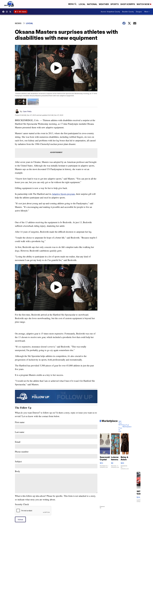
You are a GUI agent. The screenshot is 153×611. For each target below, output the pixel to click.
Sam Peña (27, 111)
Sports (114, 4)
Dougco (139, 11)
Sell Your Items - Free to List (121, 426)
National (92, 4)
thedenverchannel (7, 12)
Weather (104, 4)
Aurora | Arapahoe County (110, 11)
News (18, 23)
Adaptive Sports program (63, 193)
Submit (20, 519)
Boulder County (128, 11)
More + (147, 11)
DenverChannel (10, 12)
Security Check (22, 504)
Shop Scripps (127, 4)
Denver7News (3, 12)
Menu (71, 4)
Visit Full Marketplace (127, 425)
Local (82, 4)
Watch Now (143, 4)
